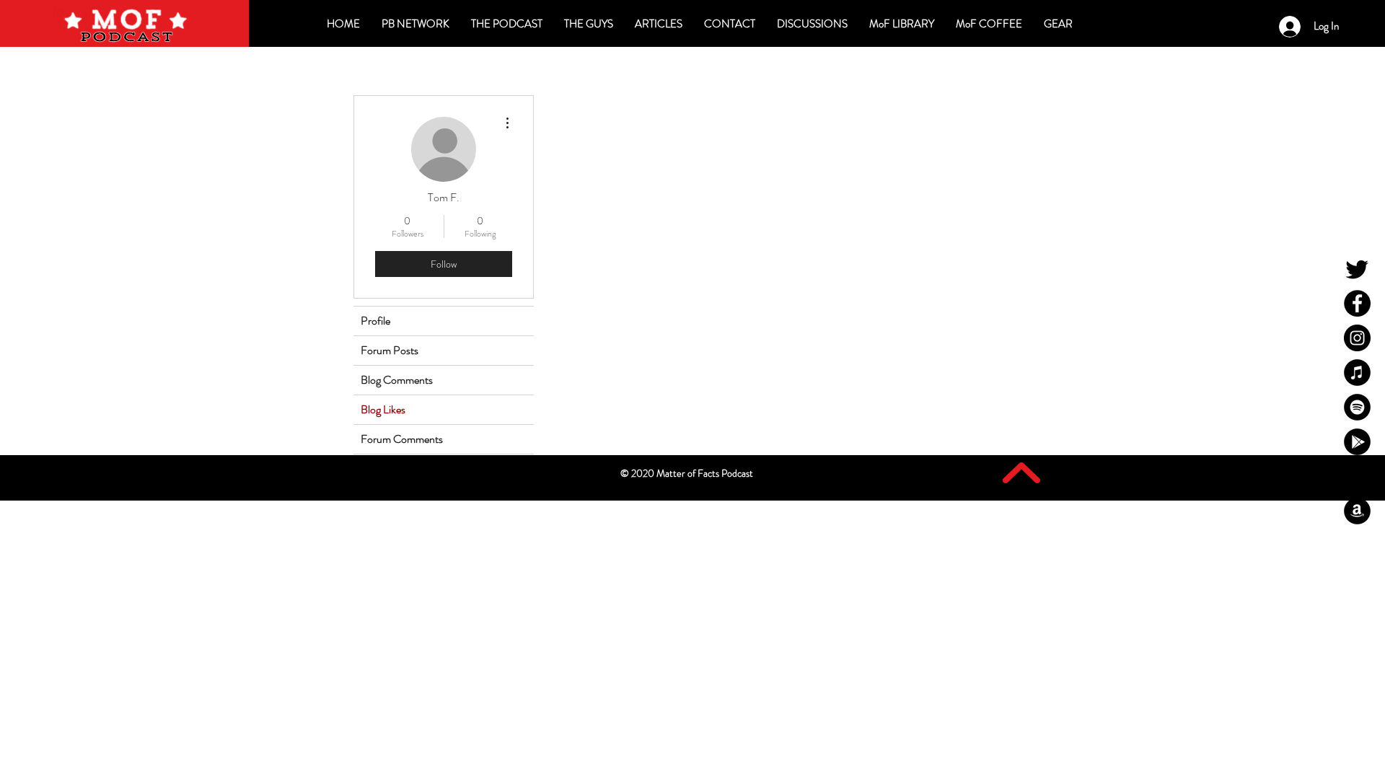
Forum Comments (402, 439)
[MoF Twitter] (1357, 268)
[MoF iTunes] (1357, 372)
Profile (375, 320)
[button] (812, 24)
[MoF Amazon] (1357, 511)
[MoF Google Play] (1357, 441)
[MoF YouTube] (1357, 476)
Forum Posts (389, 350)
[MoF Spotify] (1357, 407)
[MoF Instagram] (1357, 338)
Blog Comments (397, 379)
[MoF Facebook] (1357, 303)
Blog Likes (383, 409)
